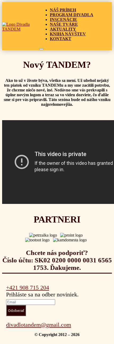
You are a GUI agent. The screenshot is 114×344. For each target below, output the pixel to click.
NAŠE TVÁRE (64, 24)
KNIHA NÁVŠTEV (68, 34)
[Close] (41, 49)
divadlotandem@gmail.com (38, 324)
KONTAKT (60, 38)
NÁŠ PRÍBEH (63, 10)
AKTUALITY (63, 29)
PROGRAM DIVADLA (71, 14)
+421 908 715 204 (27, 287)
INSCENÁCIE (63, 19)
